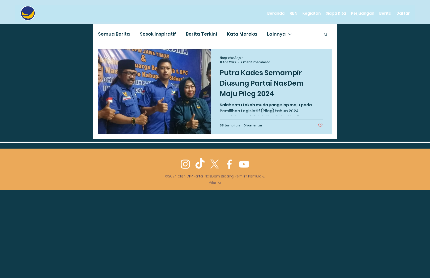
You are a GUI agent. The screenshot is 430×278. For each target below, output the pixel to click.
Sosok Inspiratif (158, 34)
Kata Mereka (242, 34)
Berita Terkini (201, 34)
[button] (325, 34)
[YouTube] (244, 164)
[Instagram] (185, 164)
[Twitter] (215, 164)
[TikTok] (200, 164)
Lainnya (276, 34)
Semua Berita (114, 34)
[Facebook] (229, 164)
